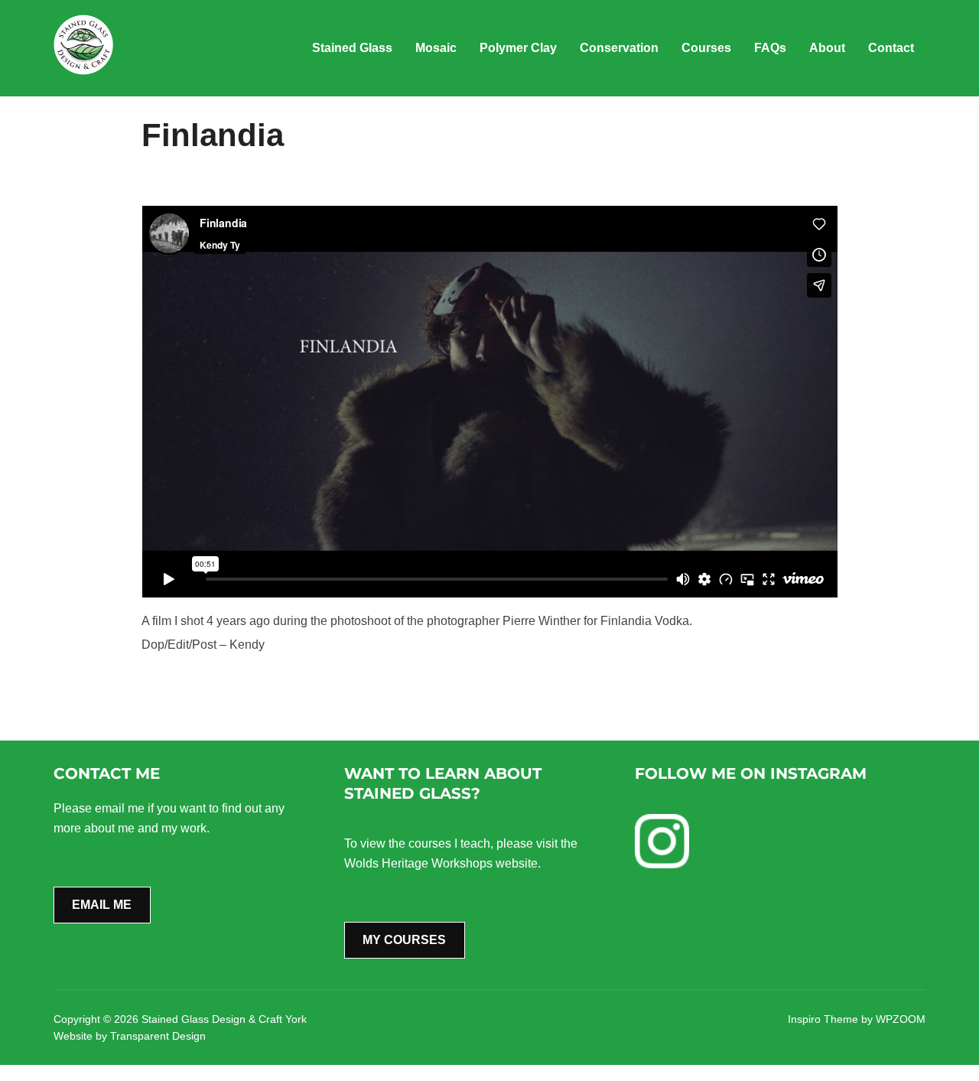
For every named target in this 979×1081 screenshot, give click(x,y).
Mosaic (436, 47)
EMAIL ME (102, 904)
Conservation (619, 47)
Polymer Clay (518, 47)
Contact (891, 47)
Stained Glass (352, 47)
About (827, 47)
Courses (706, 47)
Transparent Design (158, 1036)
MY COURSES (404, 939)
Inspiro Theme (823, 1019)
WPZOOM (900, 1019)
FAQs (770, 47)
